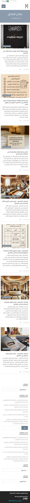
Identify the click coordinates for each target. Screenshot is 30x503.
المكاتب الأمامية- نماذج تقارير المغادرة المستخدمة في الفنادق (16, 303)
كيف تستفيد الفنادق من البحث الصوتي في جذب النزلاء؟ (15, 415)
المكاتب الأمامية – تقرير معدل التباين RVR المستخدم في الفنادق (15, 202)
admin (20, 69)
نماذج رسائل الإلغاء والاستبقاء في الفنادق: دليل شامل (17, 153)
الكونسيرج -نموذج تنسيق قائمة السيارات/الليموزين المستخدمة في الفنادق (15, 252)
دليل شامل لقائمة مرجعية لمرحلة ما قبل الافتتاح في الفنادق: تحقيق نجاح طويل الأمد (15, 102)
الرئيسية (13, 18)
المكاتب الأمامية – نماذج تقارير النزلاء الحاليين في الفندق (16, 355)
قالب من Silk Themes (15, 500)
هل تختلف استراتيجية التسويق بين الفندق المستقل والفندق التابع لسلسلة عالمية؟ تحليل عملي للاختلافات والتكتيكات (16, 421)
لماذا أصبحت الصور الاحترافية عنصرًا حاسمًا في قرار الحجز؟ (16, 410)
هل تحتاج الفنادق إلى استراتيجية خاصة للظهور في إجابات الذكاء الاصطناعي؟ (15, 401)
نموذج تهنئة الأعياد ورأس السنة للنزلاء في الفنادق (15, 52)
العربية (5, 1)
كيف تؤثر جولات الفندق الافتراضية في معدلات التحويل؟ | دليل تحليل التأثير (16, 406)
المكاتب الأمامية (6, 46)
